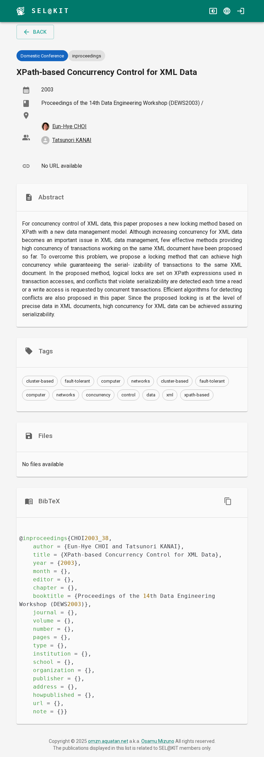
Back (39, 32)
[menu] (20, 11)
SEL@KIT (51, 11)
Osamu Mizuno (157, 741)
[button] (40, 381)
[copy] (228, 501)
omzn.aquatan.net (108, 741)
